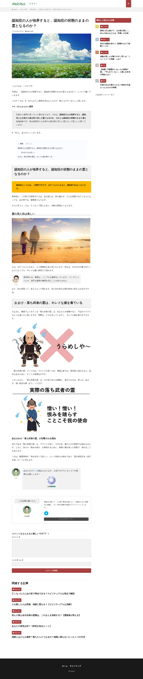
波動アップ (106, 39)
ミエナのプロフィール (66, 519)
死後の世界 (33, 9)
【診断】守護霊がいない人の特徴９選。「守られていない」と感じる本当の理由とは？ (115, 72)
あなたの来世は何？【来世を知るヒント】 (32, 626)
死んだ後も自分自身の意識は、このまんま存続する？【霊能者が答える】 (46, 615)
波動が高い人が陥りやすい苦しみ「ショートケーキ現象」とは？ (115, 58)
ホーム (65, 666)
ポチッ (34, 471)
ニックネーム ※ (17, 560)
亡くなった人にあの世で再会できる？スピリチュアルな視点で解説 (43, 594)
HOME (15, 9)
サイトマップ (75, 666)
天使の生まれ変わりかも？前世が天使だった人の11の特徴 (115, 86)
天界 (104, 65)
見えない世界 (23, 9)
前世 (104, 80)
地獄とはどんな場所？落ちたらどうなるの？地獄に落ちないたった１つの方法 (48, 637)
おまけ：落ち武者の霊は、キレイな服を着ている (35, 156)
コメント (16, 537)
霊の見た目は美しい (28, 152)
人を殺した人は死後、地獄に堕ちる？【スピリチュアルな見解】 (42, 604)
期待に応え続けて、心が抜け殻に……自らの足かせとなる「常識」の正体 (114, 32)
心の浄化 (105, 26)
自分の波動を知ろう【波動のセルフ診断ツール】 (115, 45)
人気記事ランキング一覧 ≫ (105, 95)
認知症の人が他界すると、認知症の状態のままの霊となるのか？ (55, 9)
